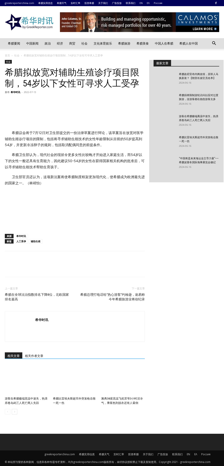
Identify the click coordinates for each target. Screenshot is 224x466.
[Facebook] (216, 3)
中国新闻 (32, 43)
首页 (7, 55)
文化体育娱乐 (103, 43)
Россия (158, 3)
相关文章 (13, 356)
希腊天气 (61, 3)
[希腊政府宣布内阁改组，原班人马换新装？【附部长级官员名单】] (164, 80)
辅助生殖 (35, 241)
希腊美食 (142, 43)
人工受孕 (21, 241)
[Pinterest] (29, 102)
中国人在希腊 (164, 43)
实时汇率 (75, 3)
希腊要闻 (14, 43)
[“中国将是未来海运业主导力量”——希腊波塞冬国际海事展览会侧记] (164, 164)
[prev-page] (7, 411)
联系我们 (130, 3)
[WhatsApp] (39, 102)
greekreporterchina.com (19, 3)
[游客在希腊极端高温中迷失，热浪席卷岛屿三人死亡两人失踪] (26, 380)
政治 (48, 43)
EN (141, 3)
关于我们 (103, 3)
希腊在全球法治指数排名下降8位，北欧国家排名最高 (37, 297)
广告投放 (117, 3)
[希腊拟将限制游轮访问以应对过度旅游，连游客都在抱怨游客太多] (164, 101)
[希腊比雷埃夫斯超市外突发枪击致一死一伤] (74, 380)
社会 (84, 43)
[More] (49, 102)
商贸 (72, 43)
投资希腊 (89, 3)
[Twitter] (19, 102)
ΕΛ (148, 3)
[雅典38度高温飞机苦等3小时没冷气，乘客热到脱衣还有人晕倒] (123, 380)
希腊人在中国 (188, 43)
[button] (214, 44)
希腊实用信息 (45, 3)
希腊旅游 (124, 43)
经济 (60, 43)
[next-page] (14, 411)
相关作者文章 (34, 356)
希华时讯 (15, 92)
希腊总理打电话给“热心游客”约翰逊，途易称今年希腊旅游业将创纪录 (112, 297)
